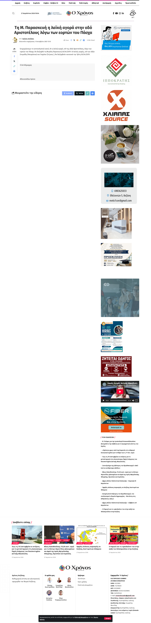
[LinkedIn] (122, 13)
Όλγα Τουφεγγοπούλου (61, 599)
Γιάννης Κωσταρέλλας (49, 586)
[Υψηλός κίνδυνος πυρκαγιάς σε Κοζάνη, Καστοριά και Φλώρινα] (92, 535)
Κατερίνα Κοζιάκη (49, 599)
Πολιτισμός (132, 543)
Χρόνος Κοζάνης (28, 39)
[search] (13, 13)
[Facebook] (113, 13)
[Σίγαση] (133, 400)
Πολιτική (48, 543)
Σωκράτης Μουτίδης (59, 586)
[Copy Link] (80, 40)
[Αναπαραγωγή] (104, 400)
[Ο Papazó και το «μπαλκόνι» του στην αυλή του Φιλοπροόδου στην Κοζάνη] (124, 535)
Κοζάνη (15, 543)
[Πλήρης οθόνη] (136, 400)
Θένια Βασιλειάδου (69, 586)
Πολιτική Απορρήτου (81, 617)
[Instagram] (119, 13)
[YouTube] (116, 13)
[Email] (77, 40)
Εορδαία (58, 540)
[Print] (83, 40)
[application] (120, 392)
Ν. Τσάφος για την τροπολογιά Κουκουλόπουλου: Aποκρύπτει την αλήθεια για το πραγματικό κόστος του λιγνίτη (119, 444)
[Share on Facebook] (71, 40)
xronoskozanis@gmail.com (125, 596)
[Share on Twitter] (74, 40)
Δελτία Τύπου (49, 540)
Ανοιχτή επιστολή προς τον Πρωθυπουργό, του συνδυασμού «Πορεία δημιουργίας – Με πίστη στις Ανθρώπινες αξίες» (118, 496)
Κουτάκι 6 (88, 543)
